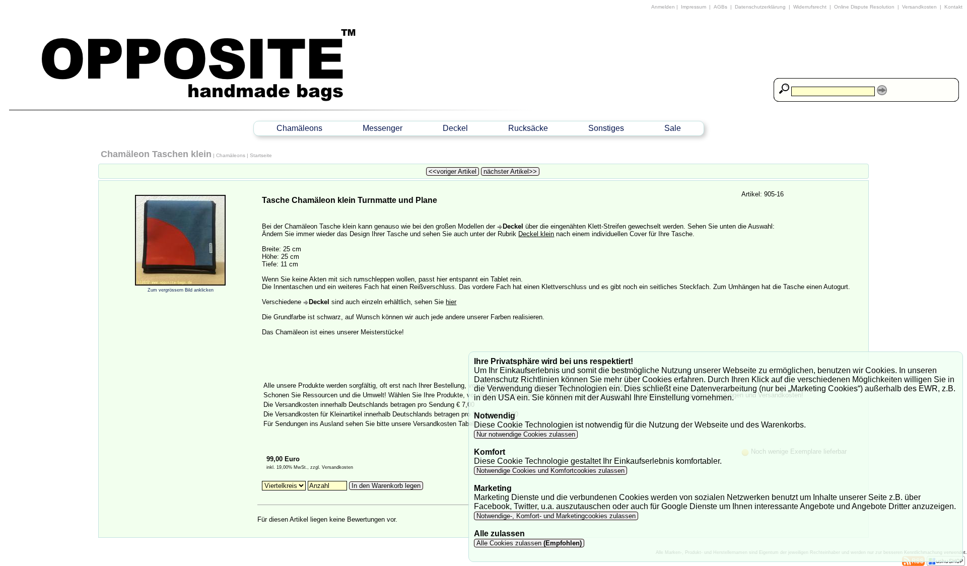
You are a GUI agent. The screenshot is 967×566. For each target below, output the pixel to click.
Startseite (261, 155)
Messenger (382, 128)
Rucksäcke (528, 128)
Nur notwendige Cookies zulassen (525, 434)
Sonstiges (606, 128)
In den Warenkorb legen (386, 485)
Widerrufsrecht (810, 7)
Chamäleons (299, 128)
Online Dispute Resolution (864, 7)
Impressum (693, 7)
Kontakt (953, 7)
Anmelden (663, 7)
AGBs (720, 7)
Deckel (455, 128)
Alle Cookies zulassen (528, 543)
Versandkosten (919, 7)
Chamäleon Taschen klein (156, 154)
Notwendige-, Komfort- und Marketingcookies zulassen (556, 516)
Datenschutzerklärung (760, 7)
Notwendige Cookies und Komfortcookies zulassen (550, 470)
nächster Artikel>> (510, 171)
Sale (672, 128)
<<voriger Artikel (452, 171)
